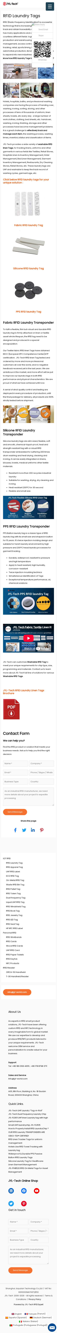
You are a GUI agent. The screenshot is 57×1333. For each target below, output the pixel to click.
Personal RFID (9, 932)
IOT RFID (7, 858)
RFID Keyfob (11, 959)
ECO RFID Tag (12, 876)
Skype (41, 36)
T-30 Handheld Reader (17, 976)
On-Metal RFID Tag (15, 880)
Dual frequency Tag (15, 897)
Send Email (43, 29)
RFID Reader (9, 967)
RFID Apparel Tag (14, 867)
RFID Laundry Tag (14, 863)
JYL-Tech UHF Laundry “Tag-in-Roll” (25, 1110)
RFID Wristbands (14, 937)
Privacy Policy (35, 1299)
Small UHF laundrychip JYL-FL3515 (24, 1125)
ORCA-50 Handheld (16, 972)
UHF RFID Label (13, 871)
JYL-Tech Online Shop (23, 1181)
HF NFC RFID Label (14, 928)
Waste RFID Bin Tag (15, 884)
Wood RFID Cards (14, 946)
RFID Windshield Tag (16, 906)
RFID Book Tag (13, 911)
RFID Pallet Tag (13, 889)
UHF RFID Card (13, 950)
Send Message (15, 812)
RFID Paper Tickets (15, 954)
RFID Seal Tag (12, 924)
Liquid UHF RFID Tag (15, 902)
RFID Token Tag (13, 893)
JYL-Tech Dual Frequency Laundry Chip (27, 1114)
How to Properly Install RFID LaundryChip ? (28, 1128)
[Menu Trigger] (50, 6)
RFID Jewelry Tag (14, 915)
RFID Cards (11, 941)
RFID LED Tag (12, 919)
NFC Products (12, 963)
